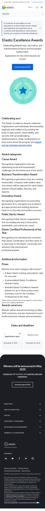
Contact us (7, 374)
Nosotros (8, 404)
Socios (7, 415)
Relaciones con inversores (15, 427)
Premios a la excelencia (14, 433)
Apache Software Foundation (15, 496)
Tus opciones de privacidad (27, 502)
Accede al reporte (37, 2)
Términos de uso (23, 468)
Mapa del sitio (26, 471)
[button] (40, 28)
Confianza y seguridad (13, 421)
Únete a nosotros (12, 409)
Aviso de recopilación (11, 502)
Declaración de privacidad (12, 471)
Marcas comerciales (10, 468)
